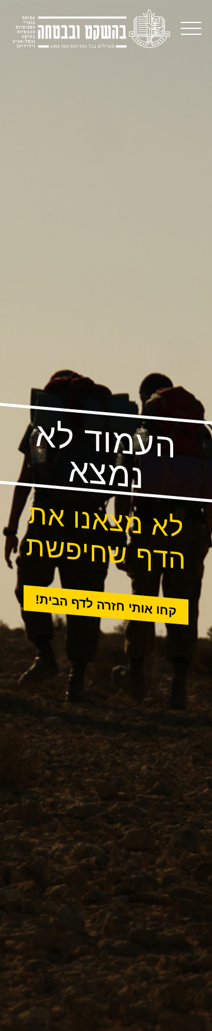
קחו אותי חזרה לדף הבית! (106, 605)
